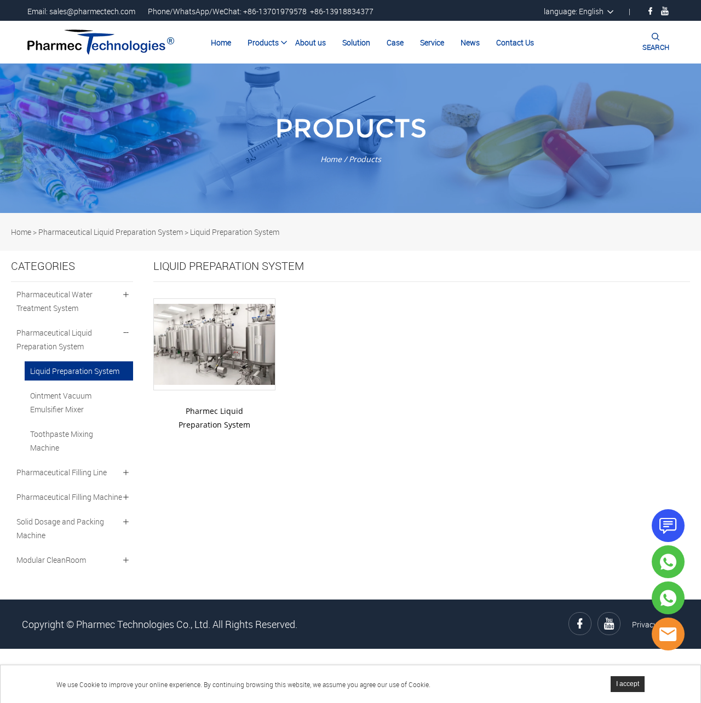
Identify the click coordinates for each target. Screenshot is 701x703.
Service (432, 42)
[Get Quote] (668, 525)
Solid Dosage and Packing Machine (60, 528)
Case (395, 42)
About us (310, 42)
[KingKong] (668, 561)
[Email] (668, 634)
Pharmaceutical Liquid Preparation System (110, 232)
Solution (356, 42)
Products (263, 42)
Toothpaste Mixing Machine (61, 441)
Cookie (89, 684)
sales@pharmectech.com (92, 11)
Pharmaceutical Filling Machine (69, 497)
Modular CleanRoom (51, 560)
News (470, 42)
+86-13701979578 (275, 11)
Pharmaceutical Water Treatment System (54, 301)
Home (221, 42)
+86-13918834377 (342, 11)
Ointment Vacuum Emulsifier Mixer (60, 402)
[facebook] (650, 11)
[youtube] (664, 11)
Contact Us (515, 42)
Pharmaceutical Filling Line (61, 472)
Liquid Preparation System (234, 232)
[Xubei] (668, 597)
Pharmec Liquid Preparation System (214, 418)
